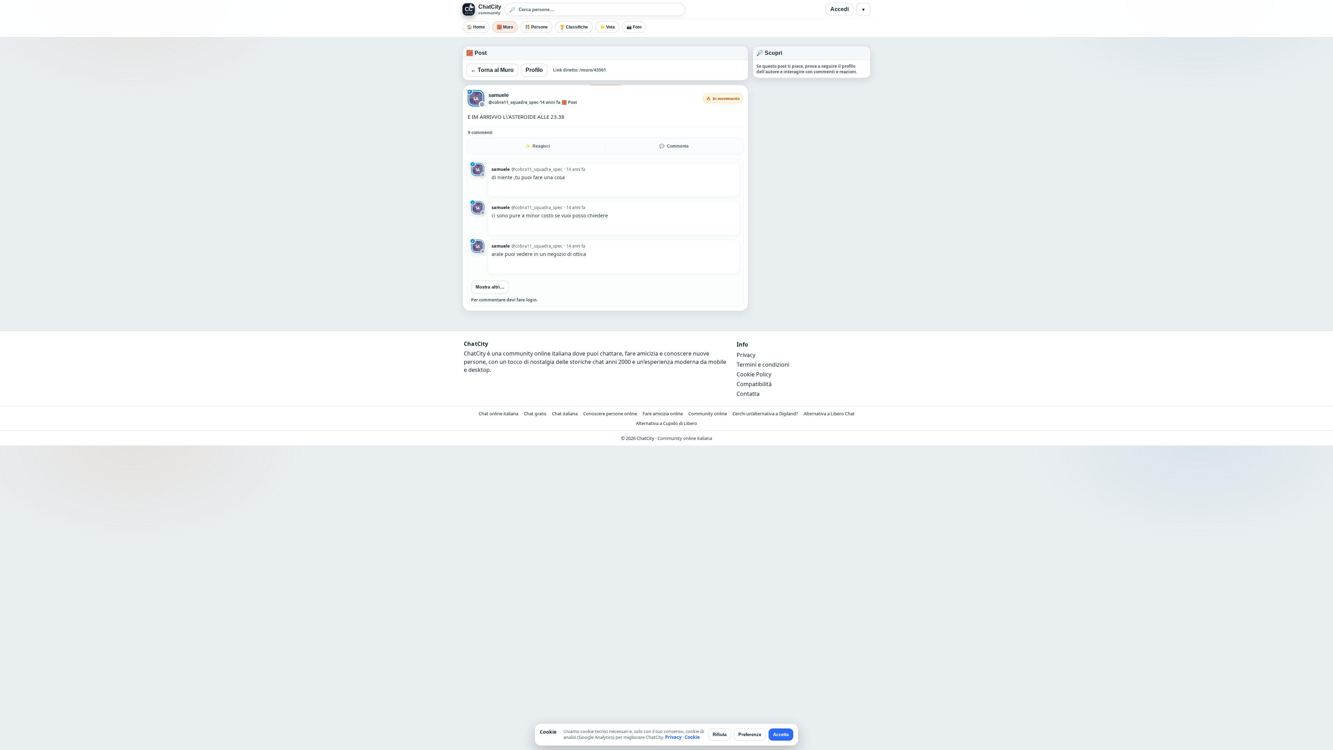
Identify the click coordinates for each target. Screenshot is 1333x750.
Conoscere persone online (610, 413)
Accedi (839, 9)
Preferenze (749, 734)
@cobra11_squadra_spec (513, 102)
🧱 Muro (505, 27)
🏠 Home (476, 27)
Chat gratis (535, 413)
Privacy (746, 355)
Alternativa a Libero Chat (829, 413)
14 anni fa (550, 102)
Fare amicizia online (663, 413)
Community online (707, 413)
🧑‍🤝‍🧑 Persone (536, 27)
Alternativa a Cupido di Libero (666, 423)
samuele (498, 95)
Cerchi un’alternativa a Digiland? (765, 413)
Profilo (534, 70)
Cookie (692, 737)
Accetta (781, 734)
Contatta (748, 394)
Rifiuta (720, 734)
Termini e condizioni (763, 364)
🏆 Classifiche (574, 27)
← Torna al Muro (492, 70)
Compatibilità (754, 384)
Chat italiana (565, 413)
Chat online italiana (498, 413)
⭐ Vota (607, 27)
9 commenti (480, 132)
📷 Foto (634, 27)
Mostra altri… (490, 287)
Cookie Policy (754, 374)
